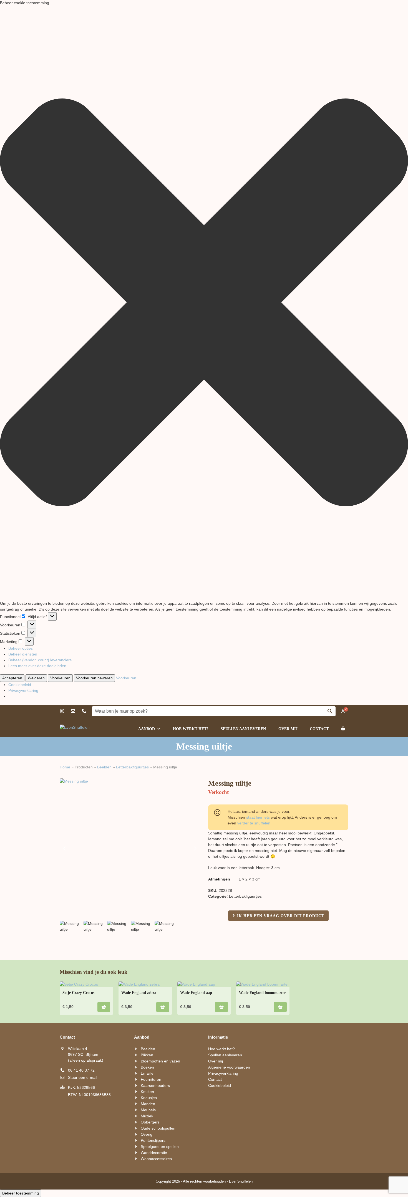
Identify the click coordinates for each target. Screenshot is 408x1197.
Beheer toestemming (20, 1193)
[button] (204, 303)
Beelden (104, 767)
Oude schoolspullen (158, 1128)
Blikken (147, 1055)
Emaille (147, 1073)
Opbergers (150, 1122)
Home (65, 767)
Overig (146, 1134)
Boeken (147, 1067)
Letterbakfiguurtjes (132, 767)
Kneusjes (149, 1097)
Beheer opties (20, 648)
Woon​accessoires (156, 1158)
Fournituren (151, 1079)
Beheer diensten (22, 654)
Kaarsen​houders (155, 1085)
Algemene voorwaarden (229, 1067)
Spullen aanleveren (225, 1055)
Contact (215, 1079)
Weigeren (36, 678)
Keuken (147, 1091)
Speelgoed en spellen (160, 1146)
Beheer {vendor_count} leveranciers (40, 660)
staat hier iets (258, 817)
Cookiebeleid (19, 684)
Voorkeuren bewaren (94, 678)
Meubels (148, 1110)
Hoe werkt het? (221, 1049)
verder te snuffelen (253, 823)
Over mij (215, 1061)
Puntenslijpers (153, 1140)
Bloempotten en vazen (160, 1061)
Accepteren (12, 678)
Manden (148, 1104)
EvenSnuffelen (241, 1181)
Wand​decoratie (154, 1152)
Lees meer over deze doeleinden (37, 666)
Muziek (147, 1116)
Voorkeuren (60, 678)
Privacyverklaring (23, 690)
